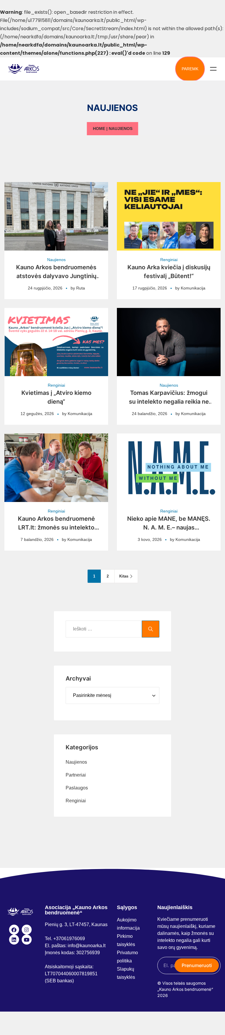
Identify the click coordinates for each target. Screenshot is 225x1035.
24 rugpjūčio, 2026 (45, 288)
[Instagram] (27, 930)
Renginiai (169, 259)
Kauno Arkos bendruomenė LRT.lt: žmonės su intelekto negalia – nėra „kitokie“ (56, 527)
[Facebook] (14, 930)
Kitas (123, 576)
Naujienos (56, 259)
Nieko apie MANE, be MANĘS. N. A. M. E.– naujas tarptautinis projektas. (168, 527)
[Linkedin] (14, 940)
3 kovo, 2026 (150, 539)
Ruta (80, 288)
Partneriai (76, 774)
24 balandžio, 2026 (149, 413)
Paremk (190, 68)
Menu (213, 68)
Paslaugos (77, 787)
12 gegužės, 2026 (37, 413)
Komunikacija (193, 288)
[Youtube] (27, 940)
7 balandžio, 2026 (37, 539)
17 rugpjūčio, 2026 (149, 288)
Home (99, 128)
